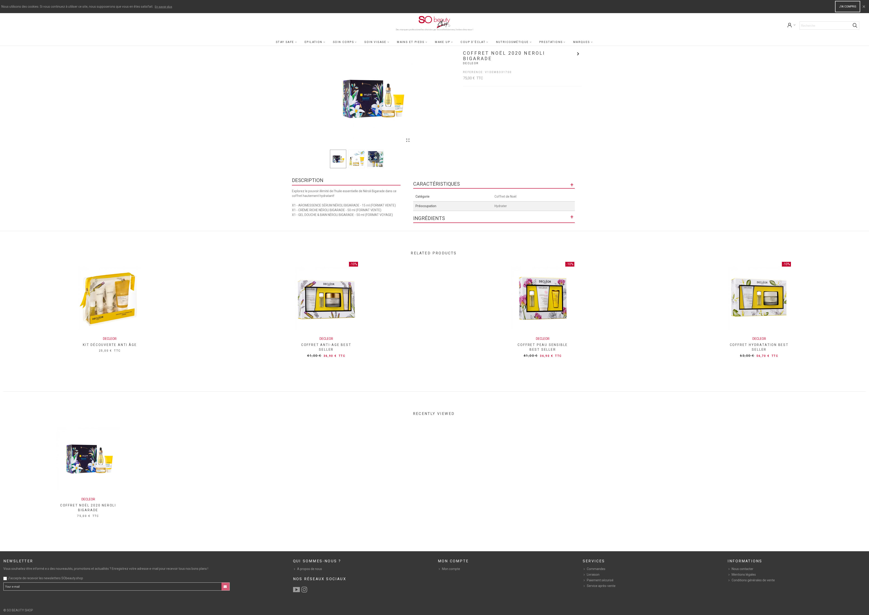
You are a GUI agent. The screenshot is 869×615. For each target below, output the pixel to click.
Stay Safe (285, 42)
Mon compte (451, 569)
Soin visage (375, 42)
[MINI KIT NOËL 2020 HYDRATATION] (578, 53)
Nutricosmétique (512, 42)
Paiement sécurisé (600, 580)
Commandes (596, 569)
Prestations (551, 42)
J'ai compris (847, 6)
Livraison (593, 574)
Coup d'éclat (473, 42)
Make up (442, 42)
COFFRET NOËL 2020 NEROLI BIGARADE (88, 508)
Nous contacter (742, 569)
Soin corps (343, 42)
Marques (581, 42)
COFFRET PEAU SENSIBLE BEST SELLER (543, 347)
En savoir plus (163, 6)
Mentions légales (744, 574)
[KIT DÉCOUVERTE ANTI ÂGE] (109, 298)
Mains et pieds (411, 42)
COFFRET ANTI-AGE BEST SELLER (326, 347)
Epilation (313, 42)
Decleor (471, 63)
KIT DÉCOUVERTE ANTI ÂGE (110, 345)
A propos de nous (309, 569)
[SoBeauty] (434, 22)
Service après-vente (601, 586)
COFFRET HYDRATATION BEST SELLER (759, 347)
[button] (406, 98)
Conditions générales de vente (753, 580)
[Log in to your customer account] (791, 26)
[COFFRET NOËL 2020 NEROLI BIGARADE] (408, 140)
